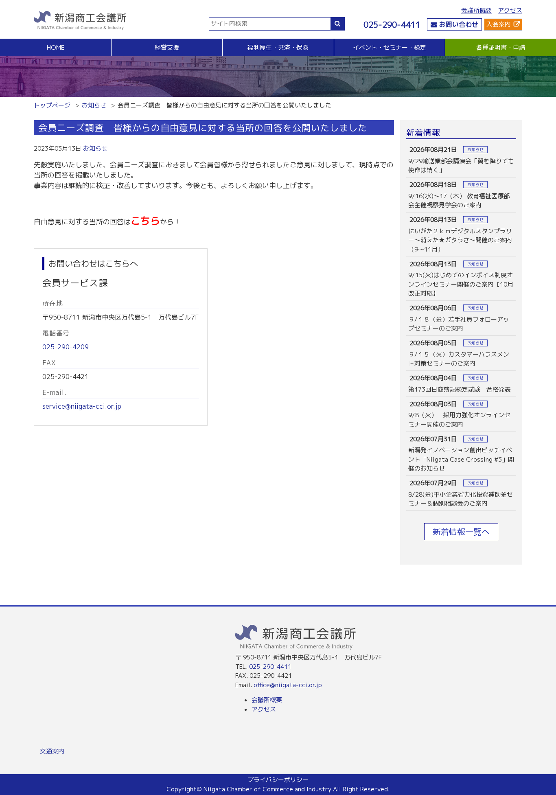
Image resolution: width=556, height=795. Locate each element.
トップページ (52, 105)
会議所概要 (476, 10)
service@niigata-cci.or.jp (81, 406)
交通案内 (52, 751)
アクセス (510, 10)
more (461, 159)
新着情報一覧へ (461, 531)
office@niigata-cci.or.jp (288, 685)
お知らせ (94, 105)
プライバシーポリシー (278, 779)
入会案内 (498, 24)
